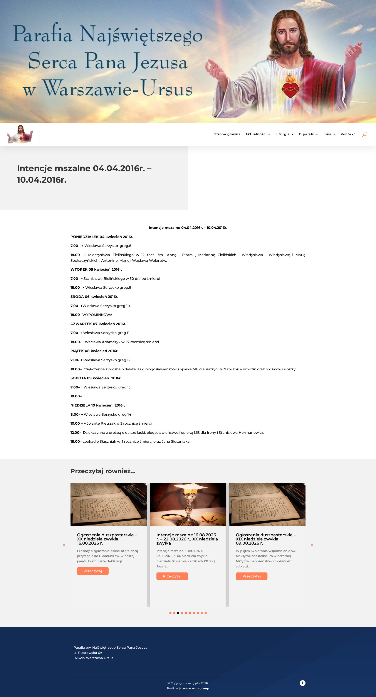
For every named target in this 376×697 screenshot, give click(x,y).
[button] (312, 545)
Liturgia (283, 134)
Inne (328, 134)
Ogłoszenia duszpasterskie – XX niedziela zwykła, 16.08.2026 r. (107, 539)
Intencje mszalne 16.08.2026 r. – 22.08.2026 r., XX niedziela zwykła (187, 539)
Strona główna (227, 134)
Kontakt (348, 134)
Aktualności (256, 134)
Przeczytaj (93, 571)
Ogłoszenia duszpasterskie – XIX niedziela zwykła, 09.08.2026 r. (266, 539)
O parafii (306, 134)
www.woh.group (196, 688)
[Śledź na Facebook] (303, 683)
